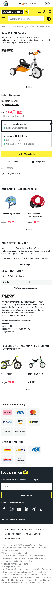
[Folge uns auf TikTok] (41, 509)
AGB (6, 529)
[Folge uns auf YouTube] (19, 509)
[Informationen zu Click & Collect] (26, 136)
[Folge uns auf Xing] (34, 509)
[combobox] (26, 18)
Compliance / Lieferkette (33, 534)
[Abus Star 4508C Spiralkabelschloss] (40, 201)
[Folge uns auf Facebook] (4, 509)
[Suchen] (41, 18)
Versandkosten (36, 545)
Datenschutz (41, 529)
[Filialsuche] (39, 11)
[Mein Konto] (44, 11)
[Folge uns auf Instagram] (11, 509)
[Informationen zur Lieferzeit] (25, 124)
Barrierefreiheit (28, 529)
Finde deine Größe (12, 105)
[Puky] (8, 296)
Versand (20, 116)
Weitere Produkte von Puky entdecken (16, 315)
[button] (3, 19)
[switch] (47, 3)
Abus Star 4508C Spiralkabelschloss (36, 215)
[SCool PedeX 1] (13, 361)
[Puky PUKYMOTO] (40, 361)
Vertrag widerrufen (12, 538)
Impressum (15, 529)
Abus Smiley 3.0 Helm (10, 214)
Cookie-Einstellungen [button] (13, 534)
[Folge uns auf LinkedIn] (26, 509)
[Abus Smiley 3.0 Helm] (13, 201)
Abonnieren (26, 495)
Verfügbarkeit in (14, 136)
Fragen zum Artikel (14, 173)
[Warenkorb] (50, 11)
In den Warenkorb (26, 154)
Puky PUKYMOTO (35, 374)
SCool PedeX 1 (7, 374)
